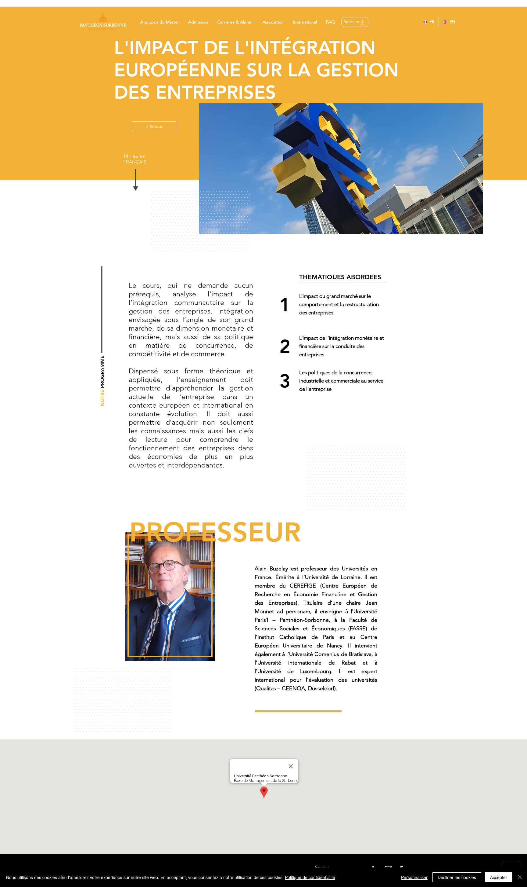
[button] (160, 22)
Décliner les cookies (457, 877)
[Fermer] (519, 877)
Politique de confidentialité (310, 877)
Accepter (498, 877)
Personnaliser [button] (414, 877)
